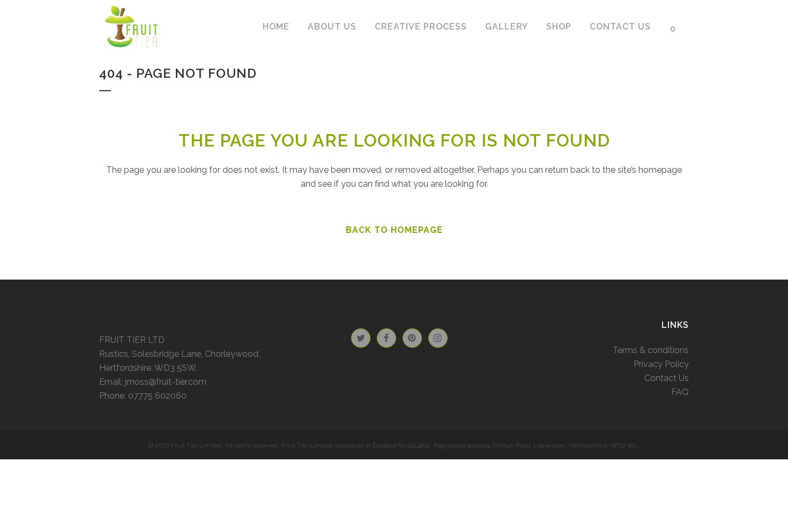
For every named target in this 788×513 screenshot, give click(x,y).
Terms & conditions (651, 350)
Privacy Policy (661, 364)
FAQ (680, 392)
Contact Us (666, 378)
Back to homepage (394, 230)
